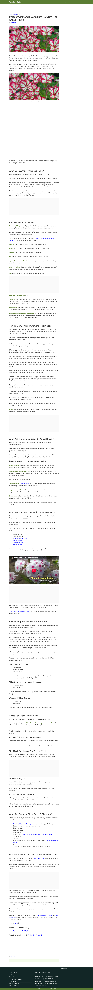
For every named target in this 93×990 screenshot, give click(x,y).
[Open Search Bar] (82, 2)
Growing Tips (65, 2)
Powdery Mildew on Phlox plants (23, 824)
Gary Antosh (13, 22)
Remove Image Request (15, 979)
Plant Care (47, 2)
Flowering (15, 14)
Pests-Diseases (75, 2)
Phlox (19, 14)
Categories (64, 968)
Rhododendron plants (20, 538)
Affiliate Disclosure (14, 985)
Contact (11, 974)
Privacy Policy (13, 981)
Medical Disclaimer (14, 983)
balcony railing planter (45, 915)
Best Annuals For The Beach (22, 931)
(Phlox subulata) (19, 483)
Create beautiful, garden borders (19, 611)
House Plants (56, 2)
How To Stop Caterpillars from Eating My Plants (37, 834)
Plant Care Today (15, 2)
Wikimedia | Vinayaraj (35, 935)
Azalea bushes (18, 545)
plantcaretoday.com (45, 988)
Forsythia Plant (18, 540)
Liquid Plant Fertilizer (15, 956)
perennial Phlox (39, 858)
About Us (11, 977)
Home (10, 14)
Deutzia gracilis (18, 542)
